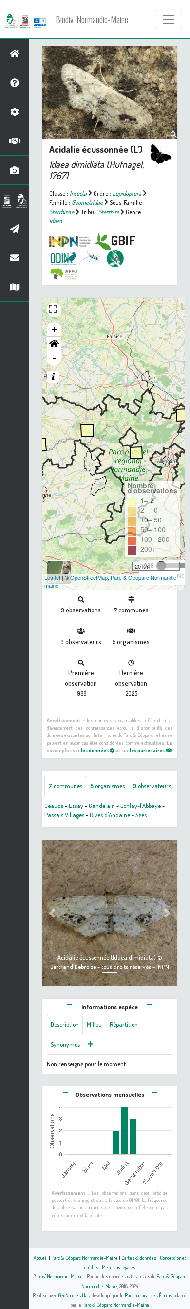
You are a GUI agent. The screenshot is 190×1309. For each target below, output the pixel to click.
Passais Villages (64, 815)
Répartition (124, 1024)
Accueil (41, 1258)
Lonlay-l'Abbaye (140, 805)
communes (65, 785)
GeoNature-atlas (74, 1295)
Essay (76, 805)
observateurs (152, 785)
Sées (141, 815)
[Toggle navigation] (168, 19)
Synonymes (65, 1044)
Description (65, 1024)
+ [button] (54, 329)
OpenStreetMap (89, 577)
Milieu (94, 1024)
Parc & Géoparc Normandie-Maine (84, 1258)
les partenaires (148, 750)
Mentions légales (118, 1267)
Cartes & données (138, 1258)
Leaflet (52, 577)
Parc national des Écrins (148, 1295)
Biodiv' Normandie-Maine (92, 19)
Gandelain (102, 805)
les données (95, 750)
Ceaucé (53, 805)
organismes (107, 785)
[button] (54, 344)
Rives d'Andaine (110, 815)
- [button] (54, 358)
